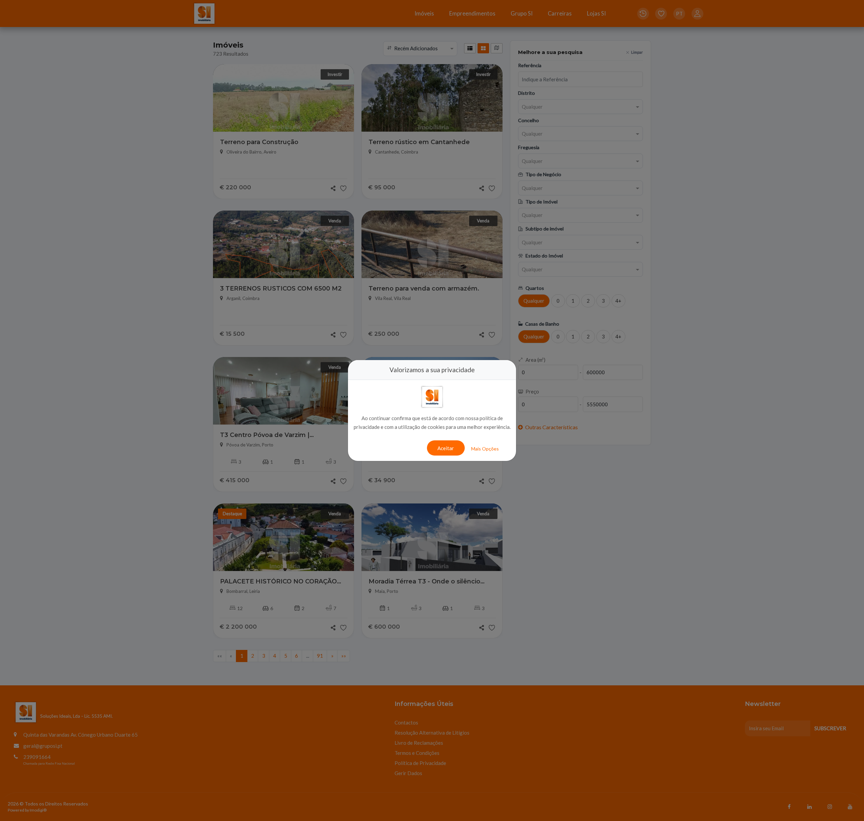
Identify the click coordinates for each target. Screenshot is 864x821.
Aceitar (445, 448)
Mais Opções (485, 448)
